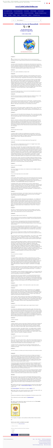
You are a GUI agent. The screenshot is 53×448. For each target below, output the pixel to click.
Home (4, 1)
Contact (18, 15)
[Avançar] (15, 20)
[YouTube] (49, 3)
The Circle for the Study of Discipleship (35, 1)
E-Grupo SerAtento (24, 15)
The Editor (9, 15)
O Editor (5, 15)
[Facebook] (44, 3)
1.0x (40, 20)
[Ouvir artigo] (14, 20)
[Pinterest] (46, 3)
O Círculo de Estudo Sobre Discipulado (24, 1)
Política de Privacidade (27, 2)
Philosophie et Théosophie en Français (9, 2)
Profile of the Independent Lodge (18, 2)
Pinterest (30, 15)
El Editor (14, 15)
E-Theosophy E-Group (36, 15)
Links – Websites (7, 1)
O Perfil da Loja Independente (14, 1)
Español (13, 432)
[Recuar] (12, 20)
